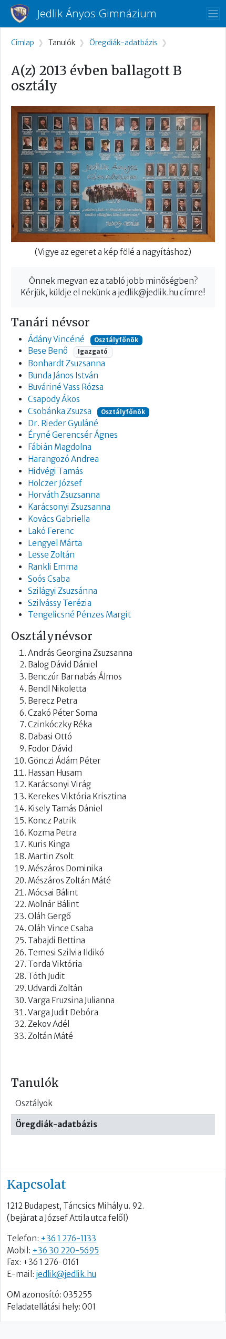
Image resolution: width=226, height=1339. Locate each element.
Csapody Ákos (54, 399)
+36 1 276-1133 (68, 1238)
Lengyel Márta (55, 543)
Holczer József (55, 483)
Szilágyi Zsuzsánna (62, 591)
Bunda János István (63, 375)
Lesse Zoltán (51, 555)
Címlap (22, 42)
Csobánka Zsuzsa (59, 411)
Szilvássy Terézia (59, 603)
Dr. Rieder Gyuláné (63, 423)
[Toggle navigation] (213, 13)
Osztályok (34, 1103)
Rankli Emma (53, 567)
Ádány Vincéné (56, 339)
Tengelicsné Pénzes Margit (79, 615)
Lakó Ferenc (51, 531)
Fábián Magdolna (59, 447)
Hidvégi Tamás (55, 471)
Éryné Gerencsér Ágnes (73, 435)
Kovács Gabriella (59, 519)
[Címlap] (24, 13)
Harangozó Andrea (63, 459)
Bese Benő (48, 351)
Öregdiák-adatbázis (56, 1124)
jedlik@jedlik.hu (66, 1274)
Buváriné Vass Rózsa (66, 387)
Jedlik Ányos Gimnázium (97, 13)
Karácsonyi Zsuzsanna (69, 507)
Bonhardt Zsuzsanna (66, 363)
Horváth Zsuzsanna (64, 495)
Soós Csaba (49, 579)
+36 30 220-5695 (65, 1250)
